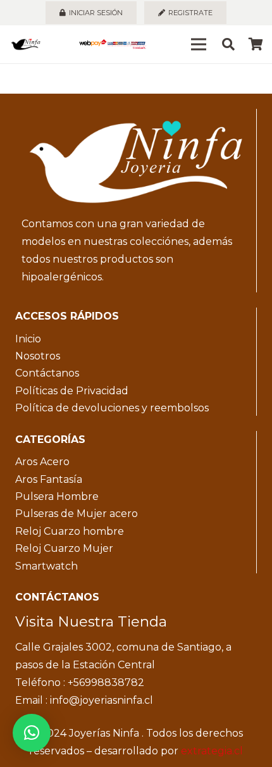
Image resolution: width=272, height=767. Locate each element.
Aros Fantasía (48, 479)
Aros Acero (42, 462)
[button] (32, 733)
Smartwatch (46, 566)
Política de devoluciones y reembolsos (112, 408)
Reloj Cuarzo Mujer (64, 548)
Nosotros (37, 356)
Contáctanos (47, 373)
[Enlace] (25, 44)
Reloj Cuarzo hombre (69, 531)
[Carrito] (256, 44)
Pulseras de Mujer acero (76, 514)
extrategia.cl (212, 751)
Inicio (28, 339)
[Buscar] (228, 44)
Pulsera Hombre (57, 496)
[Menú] (198, 44)
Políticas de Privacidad (71, 391)
